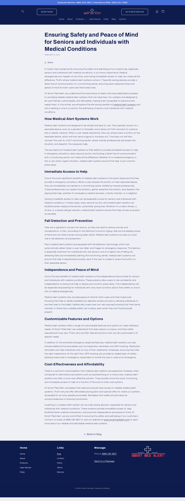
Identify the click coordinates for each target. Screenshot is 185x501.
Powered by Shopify (102, 488)
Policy (59, 463)
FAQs (22, 472)
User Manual (25, 468)
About (22, 458)
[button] (23, 11)
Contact (60, 458)
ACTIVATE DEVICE (134, 12)
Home (22, 454)
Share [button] (50, 62)
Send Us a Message (104, 461)
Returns (60, 472)
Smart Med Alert (88, 488)
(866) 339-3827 (109, 454)
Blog (59, 454)
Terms (59, 468)
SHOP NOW (47, 12)
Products (24, 463)
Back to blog (94, 434)
